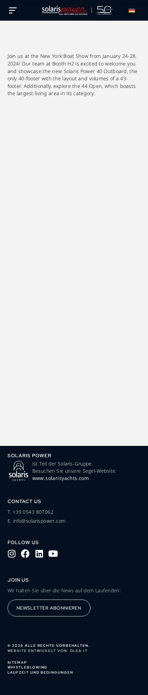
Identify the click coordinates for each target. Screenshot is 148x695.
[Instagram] (12, 554)
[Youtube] (53, 554)
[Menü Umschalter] (13, 10)
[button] (133, 10)
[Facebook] (25, 554)
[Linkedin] (39, 554)
